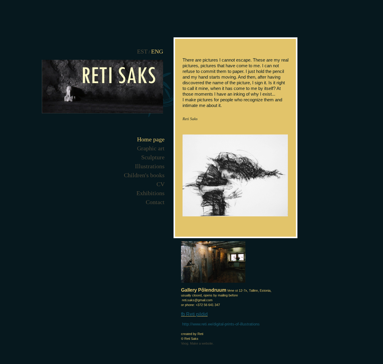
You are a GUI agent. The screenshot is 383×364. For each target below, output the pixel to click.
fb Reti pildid (194, 314)
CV (160, 184)
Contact (155, 202)
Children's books (144, 175)
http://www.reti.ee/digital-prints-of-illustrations (221, 324)
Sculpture (153, 157)
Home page (151, 139)
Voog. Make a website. (197, 343)
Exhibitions (150, 193)
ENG (157, 51)
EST (142, 51)
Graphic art (151, 148)
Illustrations (150, 166)
